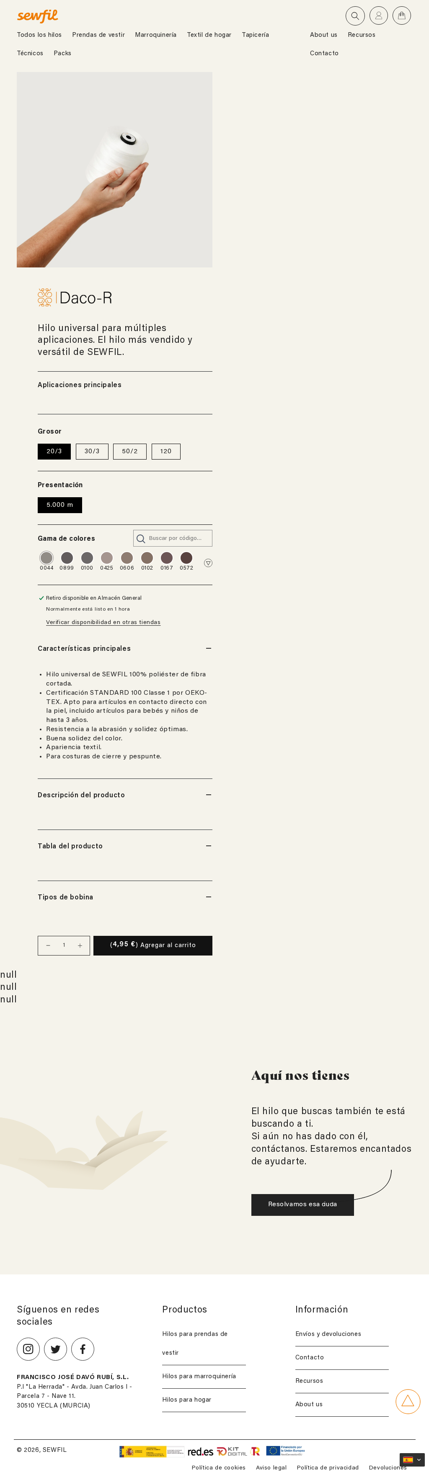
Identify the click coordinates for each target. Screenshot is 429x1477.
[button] (355, 16)
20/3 (54, 451)
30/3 (92, 451)
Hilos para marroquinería (199, 1377)
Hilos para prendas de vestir (195, 1343)
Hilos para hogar (187, 1400)
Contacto (309, 1358)
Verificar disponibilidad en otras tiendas (103, 623)
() (153, 945)
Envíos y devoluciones (328, 1334)
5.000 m (60, 505)
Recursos (309, 1381)
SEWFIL (55, 1450)
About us (309, 1405)
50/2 (130, 451)
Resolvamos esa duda (302, 1204)
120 (166, 451)
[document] (114, 169)
